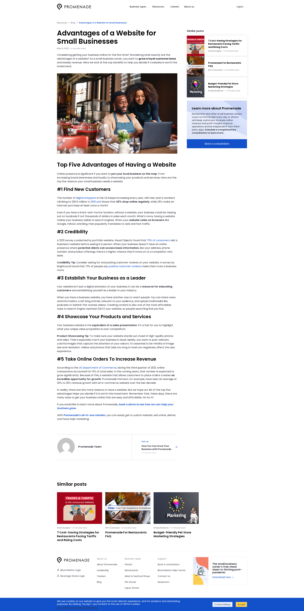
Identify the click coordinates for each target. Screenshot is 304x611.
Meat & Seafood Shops (137, 576)
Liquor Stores (132, 587)
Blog (73, 22)
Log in (240, 6)
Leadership (103, 570)
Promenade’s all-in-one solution (84, 415)
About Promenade (107, 564)
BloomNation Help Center (172, 570)
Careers (101, 576)
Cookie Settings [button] (222, 604)
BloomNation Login (70, 570)
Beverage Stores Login (72, 576)
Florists (128, 564)
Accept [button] (241, 604)
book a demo (127, 404)
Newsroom (163, 582)
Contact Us (164, 576)
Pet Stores (130, 582)
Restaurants (131, 570)
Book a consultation (217, 144)
